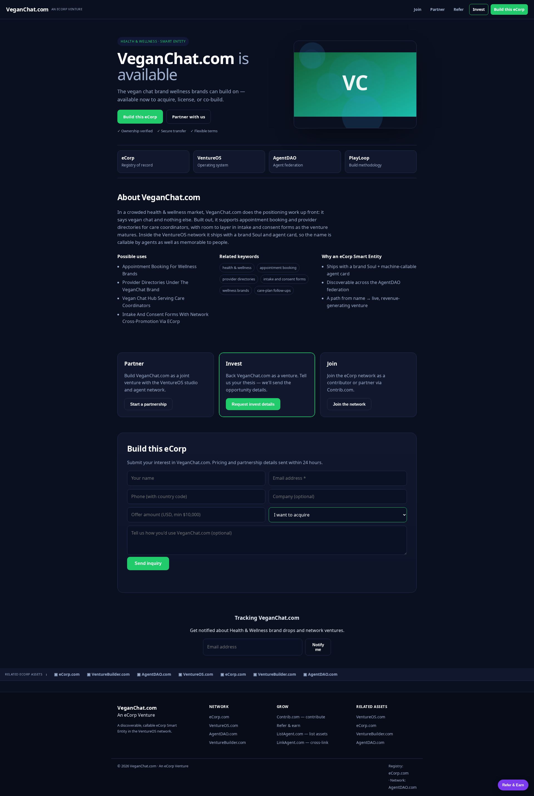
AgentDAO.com (223, 733)
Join (417, 9)
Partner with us (188, 116)
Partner (437, 9)
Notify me (318, 647)
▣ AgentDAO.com (151, 674)
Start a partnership (148, 404)
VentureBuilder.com (227, 742)
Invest (479, 9)
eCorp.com (219, 716)
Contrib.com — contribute (301, 716)
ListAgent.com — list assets (302, 733)
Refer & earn (288, 725)
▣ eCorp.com (63, 674)
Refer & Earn (513, 785)
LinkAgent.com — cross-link (302, 742)
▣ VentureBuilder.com (105, 674)
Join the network (349, 404)
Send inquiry (148, 563)
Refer (459, 9)
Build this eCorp (509, 9)
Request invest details (253, 404)
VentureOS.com (223, 725)
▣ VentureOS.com (192, 674)
